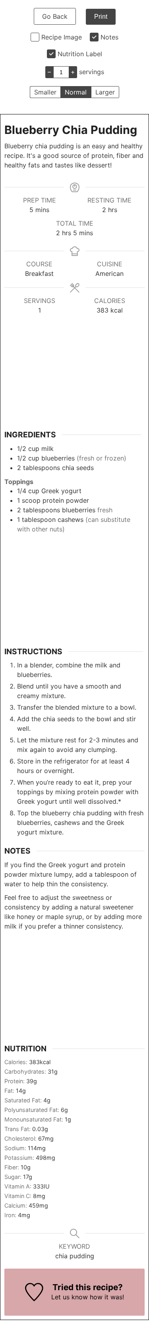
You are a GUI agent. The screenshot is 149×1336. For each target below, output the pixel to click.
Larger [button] (105, 92)
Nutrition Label (80, 54)
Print (100, 16)
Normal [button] (76, 92)
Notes (109, 37)
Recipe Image (61, 37)
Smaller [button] (45, 92)
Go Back (55, 16)
